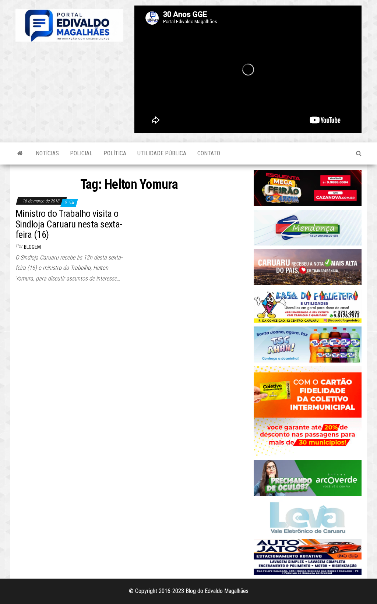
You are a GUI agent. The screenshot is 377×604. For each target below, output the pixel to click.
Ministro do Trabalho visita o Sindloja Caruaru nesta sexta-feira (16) (68, 224)
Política (114, 153)
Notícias (47, 153)
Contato (208, 153)
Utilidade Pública (161, 153)
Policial (81, 153)
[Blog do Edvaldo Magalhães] (20, 153)
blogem (32, 247)
